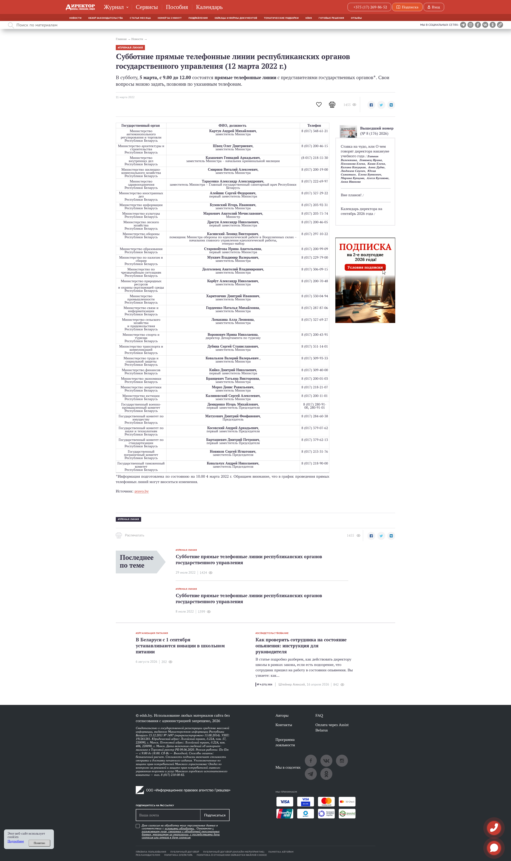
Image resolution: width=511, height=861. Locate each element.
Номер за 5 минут (170, 18)
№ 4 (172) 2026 (264, 684)
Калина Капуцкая (353, 167)
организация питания (152, 633)
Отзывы (356, 18)
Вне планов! (352, 195)
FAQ (319, 715)
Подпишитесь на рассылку (155, 805)
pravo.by (142, 491)
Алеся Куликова (377, 178)
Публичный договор (184, 852)
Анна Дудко (376, 167)
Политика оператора (178, 855)
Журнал (114, 7)
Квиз (308, 18)
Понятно (39, 843)
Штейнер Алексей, (292, 684)
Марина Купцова (352, 178)
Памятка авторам (280, 852)
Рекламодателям (148, 855)
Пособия (177, 7)
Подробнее (16, 841)
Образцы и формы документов (236, 18)
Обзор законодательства (105, 18)
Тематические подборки (281, 18)
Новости (75, 18)
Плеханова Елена (353, 163)
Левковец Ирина (370, 160)
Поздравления (198, 18)
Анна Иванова (351, 181)
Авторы (281, 715)
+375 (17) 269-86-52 (370, 7)
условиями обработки (180, 828)
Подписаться (215, 815)
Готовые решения (331, 18)
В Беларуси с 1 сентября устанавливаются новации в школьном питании (180, 645)
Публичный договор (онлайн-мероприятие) (233, 852)
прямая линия (131, 47)
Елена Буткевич (369, 174)
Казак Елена (376, 163)
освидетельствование (273, 633)
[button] (371, 105)
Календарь (209, 7)
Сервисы (147, 7)
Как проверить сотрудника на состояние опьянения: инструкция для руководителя (301, 645)
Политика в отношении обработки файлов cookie (232, 855)
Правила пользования (151, 852)
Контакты (283, 724)
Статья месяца (140, 18)
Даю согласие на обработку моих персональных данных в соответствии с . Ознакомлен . (181, 831)
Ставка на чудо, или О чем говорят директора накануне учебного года (365, 151)
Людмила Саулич (353, 170)
